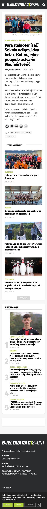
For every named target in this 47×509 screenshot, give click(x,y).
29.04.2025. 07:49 (9, 292)
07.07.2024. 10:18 (14, 347)
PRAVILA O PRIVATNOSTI (22, 471)
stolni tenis (10, 136)
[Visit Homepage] (23, 4)
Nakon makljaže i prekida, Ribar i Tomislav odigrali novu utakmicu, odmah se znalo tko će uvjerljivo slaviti (23, 389)
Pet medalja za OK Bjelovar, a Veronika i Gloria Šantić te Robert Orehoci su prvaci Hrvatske (23, 247)
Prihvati (7, 505)
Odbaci (18, 505)
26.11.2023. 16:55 (14, 396)
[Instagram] (21, 126)
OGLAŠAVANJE (6, 471)
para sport (15, 133)
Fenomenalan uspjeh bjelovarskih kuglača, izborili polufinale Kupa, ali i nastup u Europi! (23, 285)
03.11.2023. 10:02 (14, 409)
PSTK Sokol (26, 133)
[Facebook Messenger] (12, 126)
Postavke (30, 505)
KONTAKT (34, 474)
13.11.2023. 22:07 (27, 70)
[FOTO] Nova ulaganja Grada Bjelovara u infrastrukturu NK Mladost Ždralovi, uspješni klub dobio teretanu (26, 404)
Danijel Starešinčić (12, 70)
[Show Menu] (3, 4)
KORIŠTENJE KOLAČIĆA (9, 474)
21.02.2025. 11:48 (14, 379)
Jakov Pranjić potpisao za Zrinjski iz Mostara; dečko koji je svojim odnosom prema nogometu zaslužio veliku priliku (25, 357)
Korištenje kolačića (9, 500)
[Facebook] (7, 126)
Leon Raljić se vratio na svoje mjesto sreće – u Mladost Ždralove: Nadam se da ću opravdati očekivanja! (25, 342)
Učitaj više (23, 298)
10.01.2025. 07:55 (14, 363)
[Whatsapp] (16, 126)
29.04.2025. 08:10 (9, 253)
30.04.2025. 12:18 (9, 182)
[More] (26, 126)
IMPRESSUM (24, 474)
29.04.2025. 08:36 (9, 217)
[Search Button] (43, 4)
